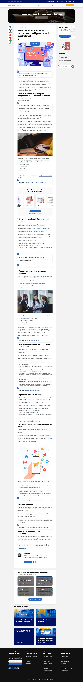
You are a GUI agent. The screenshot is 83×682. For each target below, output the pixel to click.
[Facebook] (15, 668)
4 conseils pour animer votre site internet (34, 500)
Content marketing (34, 5)
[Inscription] (72, 66)
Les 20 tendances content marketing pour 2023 (35, 267)
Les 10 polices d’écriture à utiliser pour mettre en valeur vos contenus (24, 621)
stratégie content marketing (45, 175)
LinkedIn (47, 437)
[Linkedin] (9, 668)
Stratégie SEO (53, 5)
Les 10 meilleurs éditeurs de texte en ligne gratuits (45, 639)
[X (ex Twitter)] (12, 668)
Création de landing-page (24, 318)
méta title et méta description (33, 410)
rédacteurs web (21, 548)
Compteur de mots (47, 659)
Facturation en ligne (48, 656)
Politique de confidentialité (66, 668)
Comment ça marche (65, 656)
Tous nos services (70, 1)
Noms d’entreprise (47, 668)
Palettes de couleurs (48, 670)
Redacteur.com (34, 679)
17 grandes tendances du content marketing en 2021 (37, 527)
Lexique (59, 5)
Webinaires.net (47, 673)
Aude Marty (21, 38)
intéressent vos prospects (40, 276)
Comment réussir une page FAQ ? (32, 390)
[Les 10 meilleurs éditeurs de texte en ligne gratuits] (46, 632)
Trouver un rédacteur (31, 75)
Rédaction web (44, 5)
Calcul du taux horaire (48, 665)
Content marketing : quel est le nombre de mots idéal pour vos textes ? (24, 631)
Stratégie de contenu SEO (31, 656)
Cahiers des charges (48, 663)
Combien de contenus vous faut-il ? (33, 340)
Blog (18, 27)
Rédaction (28, 659)
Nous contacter (64, 663)
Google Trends (41, 251)
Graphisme (28, 663)
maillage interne (29, 418)
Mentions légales (64, 670)
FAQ (22, 332)
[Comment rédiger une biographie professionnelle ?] (46, 613)
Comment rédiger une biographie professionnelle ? (44, 621)
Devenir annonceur (65, 661)
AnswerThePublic (33, 247)
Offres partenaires (64, 665)
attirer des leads (29, 283)
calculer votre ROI (27, 508)
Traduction (28, 661)
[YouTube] (18, 668)
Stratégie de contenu (49, 1)
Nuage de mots (47, 661)
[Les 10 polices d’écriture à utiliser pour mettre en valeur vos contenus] (24, 613)
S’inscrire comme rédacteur (66, 659)
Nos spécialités (60, 1)
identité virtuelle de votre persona (39, 228)
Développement (29, 665)
